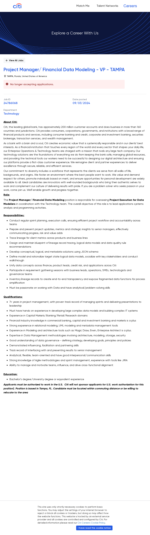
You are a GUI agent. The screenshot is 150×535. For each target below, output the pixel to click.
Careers (130, 6)
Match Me (83, 6)
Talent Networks (107, 6)
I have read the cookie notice (94, 527)
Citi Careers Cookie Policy (91, 522)
